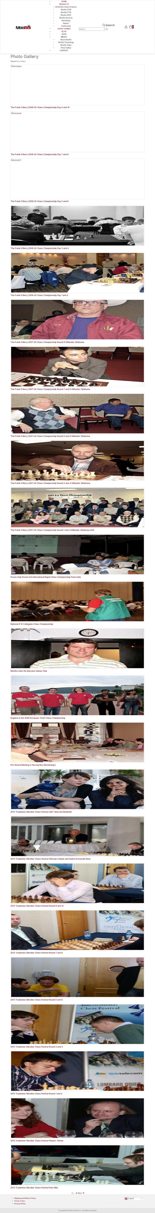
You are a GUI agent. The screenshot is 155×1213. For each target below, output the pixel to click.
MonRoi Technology (66, 42)
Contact (64, 50)
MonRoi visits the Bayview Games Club (29, 671)
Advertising (66, 20)
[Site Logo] (23, 27)
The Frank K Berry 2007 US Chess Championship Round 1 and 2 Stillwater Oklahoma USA (52, 530)
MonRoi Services (66, 18)
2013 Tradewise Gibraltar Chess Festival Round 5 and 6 (37, 1000)
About (64, 37)
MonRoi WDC (66, 15)
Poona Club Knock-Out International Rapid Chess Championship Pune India (46, 577)
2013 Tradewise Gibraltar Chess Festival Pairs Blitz (34, 1187)
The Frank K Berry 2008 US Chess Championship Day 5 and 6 (40, 201)
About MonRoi (65, 39)
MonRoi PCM (66, 10)
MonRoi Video (65, 45)
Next (80, 1193)
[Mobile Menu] (12, 27)
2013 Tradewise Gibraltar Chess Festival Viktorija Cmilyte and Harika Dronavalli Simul (50, 859)
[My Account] (126, 27)
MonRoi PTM (66, 12)
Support (66, 23)
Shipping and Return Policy (25, 1198)
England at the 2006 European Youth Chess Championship (38, 718)
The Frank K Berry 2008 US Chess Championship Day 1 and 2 (39, 295)
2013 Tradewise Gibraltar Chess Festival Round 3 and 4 (37, 1047)
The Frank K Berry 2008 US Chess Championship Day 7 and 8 (40, 154)
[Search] (106, 29)
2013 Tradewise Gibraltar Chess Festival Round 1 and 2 (36, 1093)
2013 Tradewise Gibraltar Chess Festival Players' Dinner (37, 1140)
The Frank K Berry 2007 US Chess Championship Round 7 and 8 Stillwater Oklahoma (50, 389)
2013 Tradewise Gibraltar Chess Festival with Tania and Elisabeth (41, 812)
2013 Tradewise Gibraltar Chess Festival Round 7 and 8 (37, 953)
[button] (108, 25)
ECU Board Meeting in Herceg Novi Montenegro (33, 765)
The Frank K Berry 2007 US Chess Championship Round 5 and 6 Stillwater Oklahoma (50, 436)
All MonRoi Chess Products (66, 7)
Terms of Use (19, 1201)
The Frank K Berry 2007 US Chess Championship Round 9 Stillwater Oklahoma (47, 342)
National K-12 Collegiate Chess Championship (32, 624)
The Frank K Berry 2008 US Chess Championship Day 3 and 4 (40, 248)
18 (76, 1193)
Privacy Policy (20, 1204)
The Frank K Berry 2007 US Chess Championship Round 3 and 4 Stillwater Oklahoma (50, 483)
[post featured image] (77, 84)
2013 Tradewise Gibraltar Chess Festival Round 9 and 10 (37, 906)
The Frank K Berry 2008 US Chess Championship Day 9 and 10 (40, 107)
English (130, 1198)
